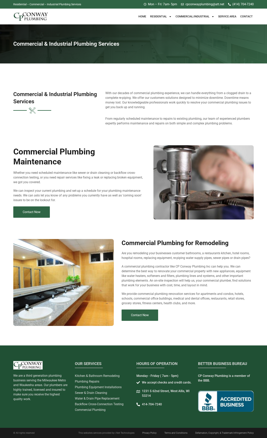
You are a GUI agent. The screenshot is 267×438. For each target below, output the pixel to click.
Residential (158, 16)
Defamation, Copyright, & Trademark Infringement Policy (224, 433)
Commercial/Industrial (193, 16)
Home (142, 16)
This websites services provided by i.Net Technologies (106, 433)
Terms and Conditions (175, 433)
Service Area (227, 16)
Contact (246, 16)
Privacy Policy (149, 433)
